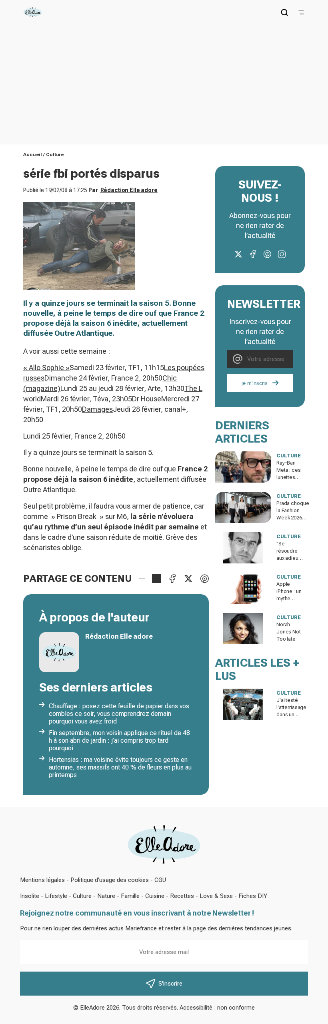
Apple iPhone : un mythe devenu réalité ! (289, 598)
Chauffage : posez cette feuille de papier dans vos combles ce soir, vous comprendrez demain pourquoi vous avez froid (119, 713)
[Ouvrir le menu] (301, 12)
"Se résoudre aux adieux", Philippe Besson (290, 558)
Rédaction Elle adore (129, 190)
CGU (160, 880)
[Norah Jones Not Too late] (243, 628)
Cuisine (154, 896)
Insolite (29, 896)
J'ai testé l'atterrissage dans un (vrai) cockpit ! (291, 714)
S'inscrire (170, 983)
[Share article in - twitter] (188, 578)
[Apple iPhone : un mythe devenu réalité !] (243, 588)
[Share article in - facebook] (172, 578)
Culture (55, 154)
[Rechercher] (284, 12)
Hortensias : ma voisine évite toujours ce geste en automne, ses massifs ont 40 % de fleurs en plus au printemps (120, 767)
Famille (130, 896)
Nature (106, 896)
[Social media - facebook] (253, 254)
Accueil (32, 154)
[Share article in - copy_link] (156, 578)
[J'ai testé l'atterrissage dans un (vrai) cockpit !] (243, 704)
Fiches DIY (252, 896)
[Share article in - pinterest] (204, 578)
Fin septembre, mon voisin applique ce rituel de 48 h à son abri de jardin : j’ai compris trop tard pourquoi (119, 740)
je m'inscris (255, 383)
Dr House (146, 399)
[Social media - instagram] (282, 254)
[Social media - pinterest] (267, 254)
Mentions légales (42, 880)
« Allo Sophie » (46, 367)
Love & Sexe (216, 896)
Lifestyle (56, 896)
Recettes (182, 896)
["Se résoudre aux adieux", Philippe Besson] (243, 547)
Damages (97, 409)
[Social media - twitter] (238, 254)
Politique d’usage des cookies (109, 880)
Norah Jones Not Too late (288, 631)
